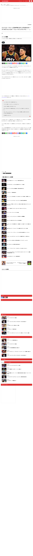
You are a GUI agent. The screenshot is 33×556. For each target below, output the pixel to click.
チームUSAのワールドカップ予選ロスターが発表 (13, 325)
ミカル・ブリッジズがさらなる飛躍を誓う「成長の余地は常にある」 (15, 188)
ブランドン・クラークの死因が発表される (12, 340)
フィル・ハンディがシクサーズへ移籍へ (12, 317)
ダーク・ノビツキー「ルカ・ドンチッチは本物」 (13, 212)
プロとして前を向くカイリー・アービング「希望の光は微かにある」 (15, 180)
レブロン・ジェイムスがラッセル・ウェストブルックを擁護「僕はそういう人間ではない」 (18, 236)
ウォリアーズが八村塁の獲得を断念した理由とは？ (13, 347)
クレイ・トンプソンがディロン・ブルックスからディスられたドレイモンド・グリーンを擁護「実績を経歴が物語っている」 (18, 252)
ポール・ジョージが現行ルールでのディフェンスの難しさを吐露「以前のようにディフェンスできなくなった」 (19, 204)
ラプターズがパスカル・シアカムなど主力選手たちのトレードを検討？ (16, 184)
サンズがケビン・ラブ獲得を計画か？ (11, 192)
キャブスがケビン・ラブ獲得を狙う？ (11, 380)
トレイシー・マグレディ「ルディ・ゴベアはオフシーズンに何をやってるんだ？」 (17, 248)
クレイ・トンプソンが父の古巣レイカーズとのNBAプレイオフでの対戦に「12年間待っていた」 (19, 196)
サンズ (4, 173)
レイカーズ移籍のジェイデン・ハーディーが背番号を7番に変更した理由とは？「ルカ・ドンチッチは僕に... (19, 373)
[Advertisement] (16, 15)
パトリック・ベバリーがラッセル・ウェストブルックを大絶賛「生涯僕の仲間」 (17, 200)
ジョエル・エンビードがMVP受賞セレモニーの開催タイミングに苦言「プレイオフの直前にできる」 (19, 224)
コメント (3, 171)
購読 (3, 42)
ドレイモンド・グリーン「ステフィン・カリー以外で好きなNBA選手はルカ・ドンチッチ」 (18, 232)
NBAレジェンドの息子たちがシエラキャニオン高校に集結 (14, 220)
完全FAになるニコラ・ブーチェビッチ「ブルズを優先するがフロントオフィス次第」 (17, 228)
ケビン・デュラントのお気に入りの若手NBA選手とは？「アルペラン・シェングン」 (17, 240)
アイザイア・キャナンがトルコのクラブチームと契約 (13, 365)
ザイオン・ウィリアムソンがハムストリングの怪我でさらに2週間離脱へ (16, 216)
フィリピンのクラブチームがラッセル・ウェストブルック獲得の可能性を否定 (16, 376)
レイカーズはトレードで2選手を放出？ (12, 329)
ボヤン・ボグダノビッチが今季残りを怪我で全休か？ (13, 244)
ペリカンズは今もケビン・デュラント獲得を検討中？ (13, 256)
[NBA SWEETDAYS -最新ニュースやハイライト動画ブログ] (5, 1)
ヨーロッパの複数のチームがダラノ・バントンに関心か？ (14, 369)
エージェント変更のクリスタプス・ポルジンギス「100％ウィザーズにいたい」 (17, 208)
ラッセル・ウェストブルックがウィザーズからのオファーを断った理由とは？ (16, 321)
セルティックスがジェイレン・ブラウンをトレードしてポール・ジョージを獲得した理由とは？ (19, 351)
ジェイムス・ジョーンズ (8, 173)
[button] (29, 1)
